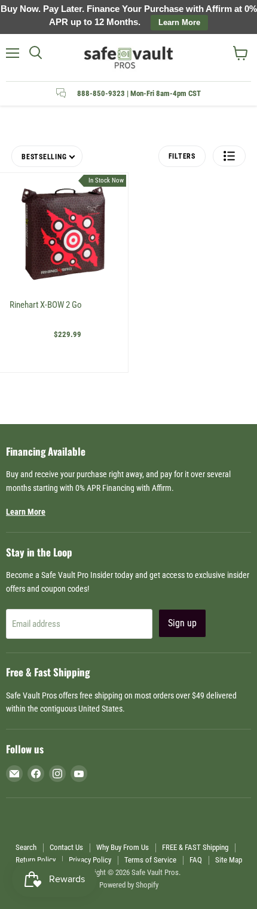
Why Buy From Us (122, 847)
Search (26, 847)
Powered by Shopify (128, 884)
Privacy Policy (90, 859)
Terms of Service (150, 859)
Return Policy (36, 859)
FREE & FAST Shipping (195, 847)
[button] (229, 156)
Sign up (182, 623)
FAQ (195, 859)
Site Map (228, 859)
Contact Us (66, 847)
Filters (182, 156)
